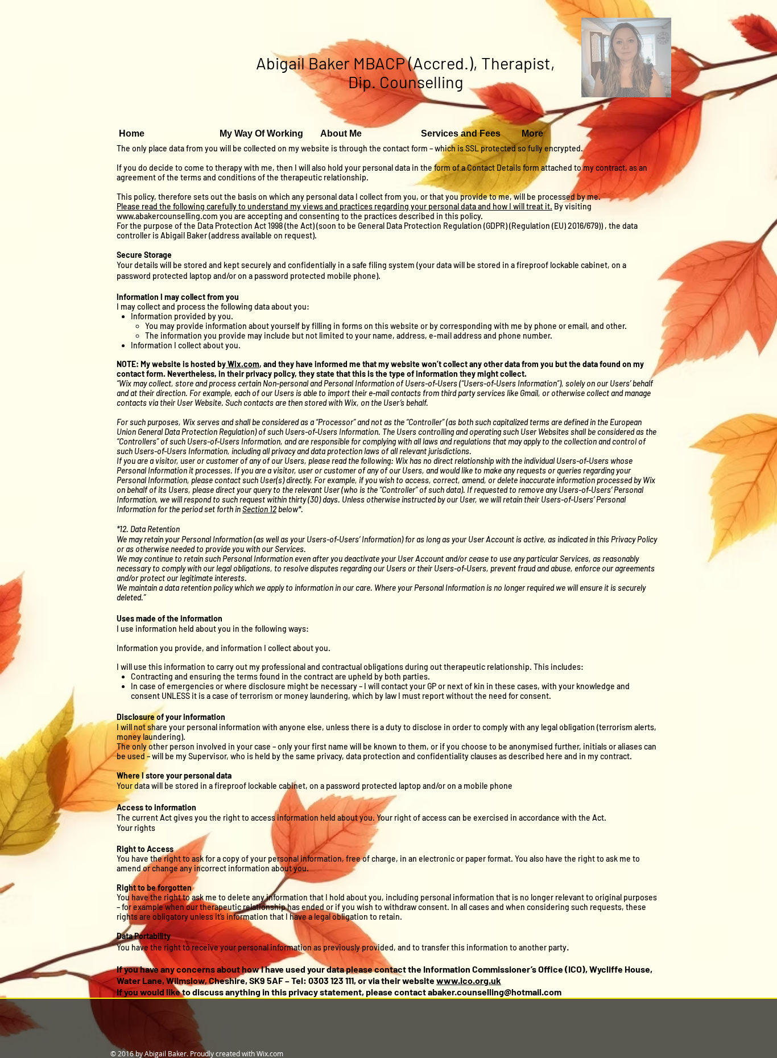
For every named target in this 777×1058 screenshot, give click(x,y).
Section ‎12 (259, 509)
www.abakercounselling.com (167, 216)
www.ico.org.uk (468, 980)
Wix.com (242, 364)
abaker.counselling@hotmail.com (494, 991)
